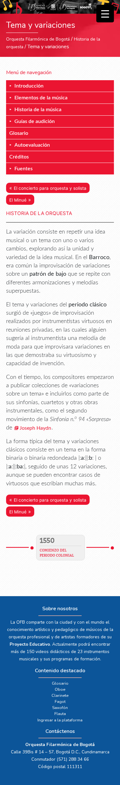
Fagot (60, 701)
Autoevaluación (32, 145)
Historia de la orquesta (39, 213)
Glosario (18, 133)
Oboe (60, 689)
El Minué (18, 200)
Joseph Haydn (35, 428)
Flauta (60, 714)
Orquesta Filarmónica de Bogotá (38, 39)
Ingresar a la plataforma (60, 720)
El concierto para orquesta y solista (50, 188)
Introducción (29, 86)
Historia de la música (37, 109)
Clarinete (60, 695)
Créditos (19, 156)
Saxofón (60, 708)
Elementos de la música (41, 97)
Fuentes (23, 168)
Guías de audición (34, 121)
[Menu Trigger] (105, 13)
